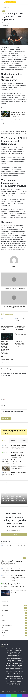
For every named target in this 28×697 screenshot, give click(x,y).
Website (3, 405)
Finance (4, 628)
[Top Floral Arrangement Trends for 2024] (6, 462)
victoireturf (5, 605)
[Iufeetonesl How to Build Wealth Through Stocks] (5, 114)
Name (3, 394)
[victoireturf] (10, 2)
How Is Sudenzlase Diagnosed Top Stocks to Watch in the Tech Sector (18, 122)
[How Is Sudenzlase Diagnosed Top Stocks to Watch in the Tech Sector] (5, 122)
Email (3, 399)
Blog (3, 615)
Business (4, 613)
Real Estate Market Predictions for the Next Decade (18, 577)
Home (4, 7)
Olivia (5, 23)
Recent (13, 440)
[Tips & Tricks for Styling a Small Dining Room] (6, 468)
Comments (23, 440)
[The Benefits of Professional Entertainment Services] (5, 585)
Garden (4, 632)
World (7, 7)
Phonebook (5, 610)
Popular (4, 440)
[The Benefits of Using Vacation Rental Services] (5, 571)
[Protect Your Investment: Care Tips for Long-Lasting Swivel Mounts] (6, 454)
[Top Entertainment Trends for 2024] (5, 593)
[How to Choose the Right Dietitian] (6, 475)
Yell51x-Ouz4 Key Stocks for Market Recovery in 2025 (20, 343)
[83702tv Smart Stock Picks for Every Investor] (7, 321)
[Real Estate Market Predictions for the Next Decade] (5, 578)
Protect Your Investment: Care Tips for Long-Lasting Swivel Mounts (18, 454)
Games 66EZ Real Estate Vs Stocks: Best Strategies (20, 328)
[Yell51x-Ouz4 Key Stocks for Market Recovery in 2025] (21, 336)
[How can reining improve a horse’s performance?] (6, 448)
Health (3, 620)
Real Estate (5, 630)
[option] (14, 495)
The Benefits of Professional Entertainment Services (17, 584)
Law (3, 623)
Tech (3, 618)
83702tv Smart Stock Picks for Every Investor (7, 328)
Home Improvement (7, 625)
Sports (3, 635)
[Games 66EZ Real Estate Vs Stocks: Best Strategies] (21, 321)
